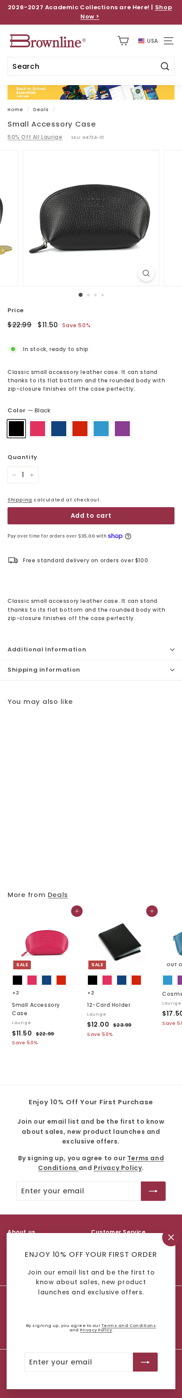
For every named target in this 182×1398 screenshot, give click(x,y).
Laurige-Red (80, 428)
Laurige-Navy (59, 428)
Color (29, 410)
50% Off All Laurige (35, 137)
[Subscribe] (145, 1362)
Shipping (20, 500)
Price (16, 310)
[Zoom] (146, 273)
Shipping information (44, 669)
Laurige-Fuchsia (37, 428)
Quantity (23, 457)
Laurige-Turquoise (101, 428)
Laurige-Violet (122, 428)
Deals (41, 109)
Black (16, 428)
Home (15, 109)
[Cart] (123, 41)
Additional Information (47, 649)
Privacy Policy (96, 1330)
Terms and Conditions (129, 1325)
